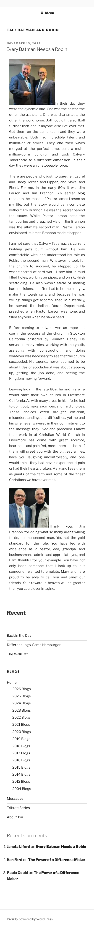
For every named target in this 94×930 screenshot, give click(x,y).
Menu (49, 13)
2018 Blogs (21, 746)
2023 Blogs (21, 710)
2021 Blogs (21, 725)
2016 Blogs (21, 760)
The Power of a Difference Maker (56, 860)
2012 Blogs (21, 782)
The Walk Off (17, 654)
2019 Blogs (21, 739)
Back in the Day (19, 636)
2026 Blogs (21, 689)
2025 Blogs (21, 696)
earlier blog (75, 193)
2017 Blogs (21, 753)
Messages (15, 799)
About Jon (15, 817)
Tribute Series (18, 808)
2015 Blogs (21, 767)
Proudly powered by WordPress (30, 919)
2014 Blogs (21, 774)
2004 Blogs (21, 789)
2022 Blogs (21, 717)
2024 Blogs (21, 703)
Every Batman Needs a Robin (36, 49)
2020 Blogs (21, 732)
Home (12, 683)
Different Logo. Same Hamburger (34, 645)
